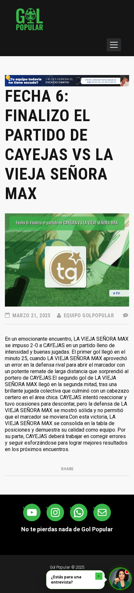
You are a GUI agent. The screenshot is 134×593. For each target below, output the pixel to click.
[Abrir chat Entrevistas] (120, 578)
